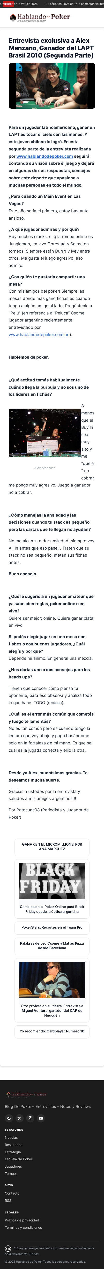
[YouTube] (41, 1118)
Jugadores (13, 1166)
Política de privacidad (22, 1220)
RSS (8, 1200)
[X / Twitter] (19, 1118)
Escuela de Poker (18, 1159)
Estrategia (13, 1152)
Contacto (12, 1193)
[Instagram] (30, 1118)
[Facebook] (9, 1118)
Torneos (11, 1173)
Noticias (11, 1137)
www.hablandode (26, 334)
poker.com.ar (55, 334)
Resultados (13, 1145)
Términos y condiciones (23, 1227)
